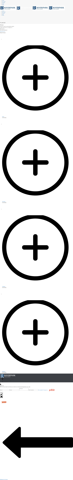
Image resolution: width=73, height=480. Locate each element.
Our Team (4, 1)
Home (3, 0)
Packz (3, 116)
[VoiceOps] (37, 200)
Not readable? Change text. (43, 390)
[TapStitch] (37, 285)
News (3, 4)
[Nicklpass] (37, 370)
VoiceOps (3, 201)
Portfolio (3, 2)
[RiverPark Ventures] (32, 8)
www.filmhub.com (2, 31)
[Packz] (37, 115)
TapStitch (3, 286)
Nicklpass (3, 371)
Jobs (3, 3)
